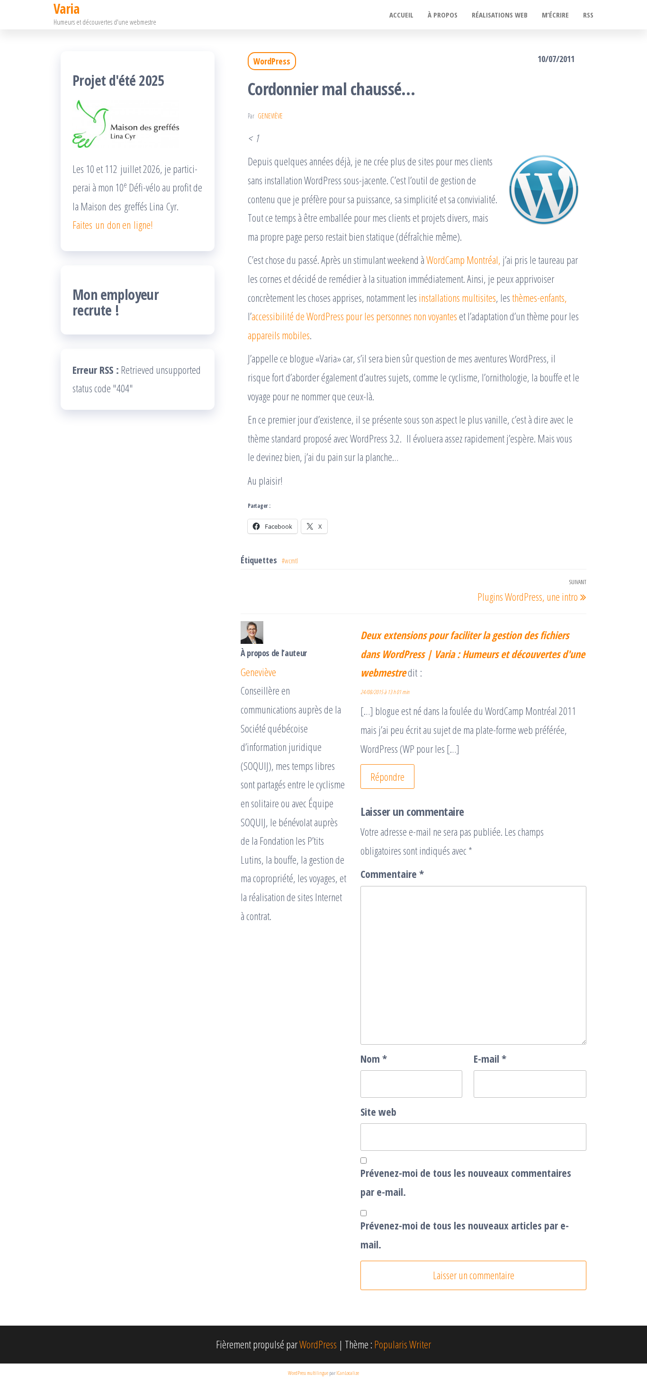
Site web (378, 1111)
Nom (373, 1058)
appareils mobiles (279, 335)
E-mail (490, 1058)
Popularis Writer (402, 1344)
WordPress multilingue (308, 1372)
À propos (443, 14)
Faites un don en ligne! (112, 224)
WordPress (271, 61)
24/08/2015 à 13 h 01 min (384, 692)
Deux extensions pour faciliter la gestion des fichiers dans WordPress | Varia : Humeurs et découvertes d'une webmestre (472, 653)
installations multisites (457, 297)
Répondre (387, 776)
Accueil (401, 14)
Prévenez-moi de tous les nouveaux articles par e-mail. (464, 1234)
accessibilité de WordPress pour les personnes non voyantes (354, 316)
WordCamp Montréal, (463, 260)
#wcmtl (290, 560)
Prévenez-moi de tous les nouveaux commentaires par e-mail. (465, 1182)
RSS (588, 14)
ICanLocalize (347, 1372)
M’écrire (555, 14)
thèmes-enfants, (539, 297)
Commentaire (392, 874)
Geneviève (270, 115)
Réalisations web (500, 14)
